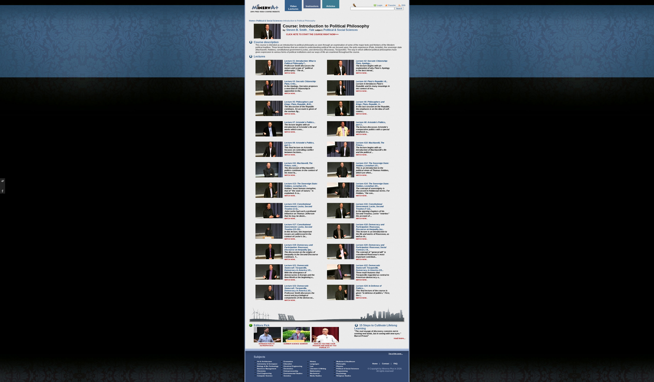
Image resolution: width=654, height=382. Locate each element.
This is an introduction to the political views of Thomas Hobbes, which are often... (372, 170)
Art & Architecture (264, 361)
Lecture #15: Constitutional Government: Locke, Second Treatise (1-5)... (298, 206)
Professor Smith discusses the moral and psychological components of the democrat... (299, 295)
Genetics (287, 376)
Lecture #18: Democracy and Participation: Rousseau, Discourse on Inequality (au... (370, 227)
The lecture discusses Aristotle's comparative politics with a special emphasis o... (372, 129)
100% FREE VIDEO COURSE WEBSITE (265, 12)
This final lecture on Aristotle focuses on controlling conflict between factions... (299, 150)
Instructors (312, 6)
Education (288, 364)
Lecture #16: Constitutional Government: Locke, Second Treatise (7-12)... (370, 206)
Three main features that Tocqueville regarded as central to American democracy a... (372, 275)
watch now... (290, 73)
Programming (342, 371)
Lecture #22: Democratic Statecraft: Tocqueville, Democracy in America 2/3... (369, 267)
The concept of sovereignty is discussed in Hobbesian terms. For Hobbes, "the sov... (373, 190)
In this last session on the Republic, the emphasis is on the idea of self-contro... (373, 109)
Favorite (392, 5)
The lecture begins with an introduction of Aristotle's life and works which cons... (300, 127)
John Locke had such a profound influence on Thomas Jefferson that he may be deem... (300, 213)
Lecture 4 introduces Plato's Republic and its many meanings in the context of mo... (373, 86)
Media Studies (316, 376)
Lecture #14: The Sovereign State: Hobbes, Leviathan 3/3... (372, 184)
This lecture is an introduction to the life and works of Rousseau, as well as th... (372, 234)
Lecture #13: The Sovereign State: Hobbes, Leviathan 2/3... (300, 184)
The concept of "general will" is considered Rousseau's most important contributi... (371, 254)
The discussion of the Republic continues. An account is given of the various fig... (300, 109)
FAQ (396, 364)
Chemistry (261, 371)
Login (379, 5)
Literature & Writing (318, 369)
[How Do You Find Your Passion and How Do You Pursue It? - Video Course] (325, 342)
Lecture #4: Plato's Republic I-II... (371, 81)
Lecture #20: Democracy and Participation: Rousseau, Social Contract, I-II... (371, 247)
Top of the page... (395, 354)
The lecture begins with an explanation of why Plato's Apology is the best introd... (373, 68)
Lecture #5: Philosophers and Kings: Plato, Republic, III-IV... (298, 103)
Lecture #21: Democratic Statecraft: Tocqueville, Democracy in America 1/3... (298, 267)
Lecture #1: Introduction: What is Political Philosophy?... (300, 62)
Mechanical (315, 373)
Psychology (341, 373)
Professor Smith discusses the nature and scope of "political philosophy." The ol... (299, 68)
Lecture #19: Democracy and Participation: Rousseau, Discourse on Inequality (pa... (298, 247)
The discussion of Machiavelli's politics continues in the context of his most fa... (300, 170)
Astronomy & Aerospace (267, 364)
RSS (403, 5)
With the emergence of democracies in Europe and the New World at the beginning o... (299, 275)
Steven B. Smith (296, 29)
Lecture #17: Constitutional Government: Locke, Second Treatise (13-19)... (298, 227)
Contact (385, 364)
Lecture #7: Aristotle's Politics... (299, 122)
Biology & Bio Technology (267, 366)
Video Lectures (293, 7)
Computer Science (264, 376)
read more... (399, 338)
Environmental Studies (293, 373)
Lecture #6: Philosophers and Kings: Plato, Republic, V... (370, 103)
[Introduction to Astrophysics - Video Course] (267, 342)
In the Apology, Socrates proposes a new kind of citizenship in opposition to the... (301, 88)
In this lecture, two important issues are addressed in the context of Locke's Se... (298, 234)
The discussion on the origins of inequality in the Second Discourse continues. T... (301, 254)
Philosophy (341, 364)
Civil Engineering (264, 373)
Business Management (266, 369)
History (313, 361)
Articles (330, 6)
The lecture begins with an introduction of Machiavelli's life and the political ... (371, 150)
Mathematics (315, 371)
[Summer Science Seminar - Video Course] (296, 342)
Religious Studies (343, 376)
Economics (288, 361)
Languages (314, 364)
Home (252, 21)
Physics (339, 366)
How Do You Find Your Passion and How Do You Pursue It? (324, 345)
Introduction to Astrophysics (267, 345)
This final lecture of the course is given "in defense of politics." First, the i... (373, 293)
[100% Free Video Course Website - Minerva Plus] (265, 9)
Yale (311, 29)
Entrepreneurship (291, 371)
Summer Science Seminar (296, 344)
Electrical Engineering (293, 366)
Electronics (288, 369)
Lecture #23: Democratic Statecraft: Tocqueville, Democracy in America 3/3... (298, 288)
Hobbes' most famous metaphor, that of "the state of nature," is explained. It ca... (300, 190)
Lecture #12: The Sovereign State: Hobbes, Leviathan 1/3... (372, 164)
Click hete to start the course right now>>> (312, 34)
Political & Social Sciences (269, 21)
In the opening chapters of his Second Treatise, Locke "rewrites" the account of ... (372, 213)
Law (311, 366)
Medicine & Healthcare (345, 361)
